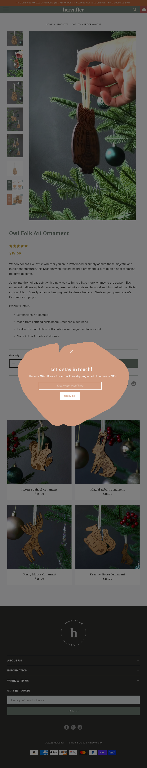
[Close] (71, 351)
